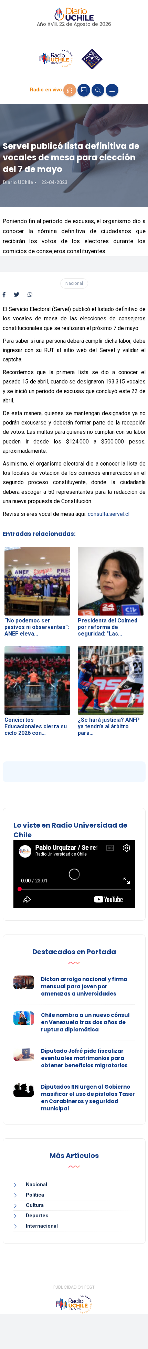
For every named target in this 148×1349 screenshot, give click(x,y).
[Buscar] (98, 90)
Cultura (35, 1205)
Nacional (74, 283)
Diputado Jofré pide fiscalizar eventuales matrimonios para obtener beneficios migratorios (84, 1058)
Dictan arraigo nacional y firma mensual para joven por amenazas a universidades (84, 986)
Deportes (37, 1215)
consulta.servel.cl (108, 514)
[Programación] (83, 90)
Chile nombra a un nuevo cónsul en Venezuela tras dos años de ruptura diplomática (85, 1022)
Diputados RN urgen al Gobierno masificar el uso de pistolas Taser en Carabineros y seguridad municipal (88, 1097)
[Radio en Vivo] (69, 90)
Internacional (42, 1226)
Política (35, 1195)
